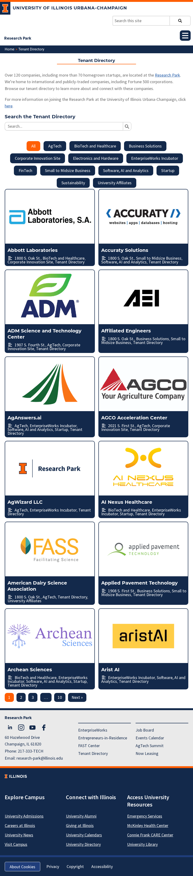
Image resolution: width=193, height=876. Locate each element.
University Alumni (81, 816)
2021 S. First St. (121, 425)
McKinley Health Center (147, 825)
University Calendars (84, 835)
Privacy (52, 866)
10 (60, 697)
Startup (167, 170)
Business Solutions (145, 146)
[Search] (180, 21)
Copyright (75, 866)
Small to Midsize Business (67, 170)
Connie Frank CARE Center (150, 835)
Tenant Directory (69, 262)
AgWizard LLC (25, 502)
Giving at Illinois (80, 825)
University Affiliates (115, 182)
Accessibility (102, 866)
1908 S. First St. (121, 591)
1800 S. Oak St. (28, 258)
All (33, 146)
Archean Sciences (30, 669)
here (8, 106)
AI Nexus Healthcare (126, 502)
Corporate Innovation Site (37, 158)
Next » (77, 697)
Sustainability (73, 182)
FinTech (25, 170)
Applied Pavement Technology (139, 583)
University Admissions (24, 816)
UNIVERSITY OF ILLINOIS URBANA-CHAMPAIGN (70, 8)
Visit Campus (16, 844)
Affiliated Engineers (126, 331)
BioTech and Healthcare (95, 146)
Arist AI (110, 669)
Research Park (17, 38)
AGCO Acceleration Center (134, 418)
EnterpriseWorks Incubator (154, 158)
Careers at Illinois (20, 825)
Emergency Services (144, 816)
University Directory (83, 844)
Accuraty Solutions (124, 250)
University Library (142, 844)
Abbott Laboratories (33, 250)
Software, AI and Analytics (126, 170)
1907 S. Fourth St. (30, 345)
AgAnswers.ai (24, 418)
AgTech (54, 146)
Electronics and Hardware (95, 158)
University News (19, 835)
